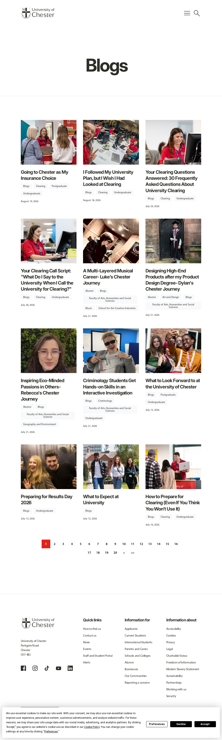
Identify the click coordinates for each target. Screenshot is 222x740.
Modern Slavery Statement (182, 669)
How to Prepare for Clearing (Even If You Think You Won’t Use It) (172, 502)
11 (132, 544)
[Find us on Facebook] (23, 668)
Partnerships (174, 682)
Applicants (131, 629)
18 (98, 553)
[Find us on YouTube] (58, 668)
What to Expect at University (101, 499)
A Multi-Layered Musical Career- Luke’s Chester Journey (108, 277)
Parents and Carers (136, 649)
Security (171, 696)
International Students (138, 642)
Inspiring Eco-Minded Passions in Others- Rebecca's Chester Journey (42, 390)
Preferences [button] (51, 731)
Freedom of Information (181, 662)
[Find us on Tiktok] (46, 668)
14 (158, 544)
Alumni (89, 290)
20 (115, 553)
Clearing (40, 186)
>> (132, 553)
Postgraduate (59, 186)
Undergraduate (31, 193)
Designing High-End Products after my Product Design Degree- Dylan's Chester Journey (172, 280)
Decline (181, 724)
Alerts (86, 662)
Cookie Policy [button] (92, 727)
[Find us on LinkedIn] (70, 668)
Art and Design (170, 297)
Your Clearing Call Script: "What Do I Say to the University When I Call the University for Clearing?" (47, 280)
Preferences (157, 724)
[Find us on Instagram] (35, 668)
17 (89, 553)
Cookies (171, 635)
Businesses (131, 669)
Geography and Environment (39, 424)
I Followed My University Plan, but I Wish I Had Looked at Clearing (108, 178)
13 (150, 544)
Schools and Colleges (137, 656)
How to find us (92, 629)
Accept (205, 724)
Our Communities (136, 676)
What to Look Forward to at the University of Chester (172, 383)
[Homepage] (37, 13)
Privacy (170, 642)
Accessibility (173, 629)
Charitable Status (176, 656)
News (86, 642)
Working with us (176, 689)
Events (87, 649)
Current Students (135, 635)
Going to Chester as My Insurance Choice (44, 175)
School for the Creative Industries (117, 308)
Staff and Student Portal (97, 656)
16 (176, 544)
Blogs (26, 186)
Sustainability (174, 676)
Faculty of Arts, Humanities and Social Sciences (110, 299)
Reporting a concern (137, 682)
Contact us (89, 635)
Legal (169, 649)
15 (167, 544)
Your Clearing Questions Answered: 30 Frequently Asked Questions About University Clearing (171, 181)
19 (106, 553)
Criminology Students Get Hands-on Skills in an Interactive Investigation (109, 386)
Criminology (105, 400)
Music (88, 308)
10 (124, 544)
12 (141, 544)
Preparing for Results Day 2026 (46, 499)
